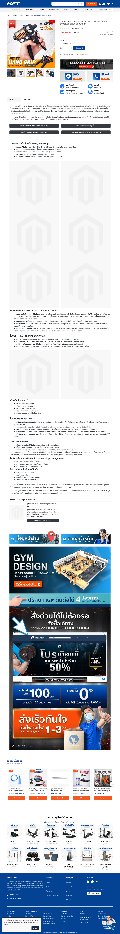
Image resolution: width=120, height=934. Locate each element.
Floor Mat (83, 913)
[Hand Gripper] (30, 73)
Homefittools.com (52, 932)
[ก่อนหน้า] (8, 43)
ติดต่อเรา (48, 887)
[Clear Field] (78, 4)
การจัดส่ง (69, 891)
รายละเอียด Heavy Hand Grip (34, 125)
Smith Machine (48, 921)
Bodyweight (10, 913)
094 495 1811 (14, 895)
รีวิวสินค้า (68, 900)
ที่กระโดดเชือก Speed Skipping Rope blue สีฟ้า (15, 789)
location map (95, 893)
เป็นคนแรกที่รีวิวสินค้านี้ (77, 28)
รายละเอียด (12, 100)
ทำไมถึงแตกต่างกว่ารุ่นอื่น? (86, 125)
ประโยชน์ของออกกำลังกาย (34, 132)
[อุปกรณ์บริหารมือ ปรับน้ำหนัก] (50, 73)
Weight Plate (47, 913)
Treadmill (64, 921)
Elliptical (63, 919)
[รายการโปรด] (108, 4)
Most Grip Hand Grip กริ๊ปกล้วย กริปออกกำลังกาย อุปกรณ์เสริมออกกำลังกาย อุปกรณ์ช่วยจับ (102, 790)
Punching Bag (84, 922)
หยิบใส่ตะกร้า (16, 798)
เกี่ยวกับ (48, 883)
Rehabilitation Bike (67, 916)
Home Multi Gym (48, 919)
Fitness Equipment (49, 924)
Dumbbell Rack (29, 916)
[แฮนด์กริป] (21, 73)
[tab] (14, 99)
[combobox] (67, 4)
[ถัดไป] (53, 43)
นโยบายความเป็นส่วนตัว (52, 895)
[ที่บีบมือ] (40, 73)
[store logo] (13, 3)
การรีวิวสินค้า (27, 100)
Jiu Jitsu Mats (84, 920)
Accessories (102, 913)
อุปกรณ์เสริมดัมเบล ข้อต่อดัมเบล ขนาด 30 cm (58, 789)
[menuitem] (16, 10)
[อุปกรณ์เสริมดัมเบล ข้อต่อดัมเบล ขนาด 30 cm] (60, 778)
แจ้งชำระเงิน (69, 895)
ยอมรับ (35, 928)
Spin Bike (64, 913)
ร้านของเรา (49, 891)
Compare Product (103, 3)
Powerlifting (47, 916)
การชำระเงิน (69, 887)
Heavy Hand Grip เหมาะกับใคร (86, 132)
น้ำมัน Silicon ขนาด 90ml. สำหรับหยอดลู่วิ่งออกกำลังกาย (81, 789)
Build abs (9, 916)
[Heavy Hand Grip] (11, 73)
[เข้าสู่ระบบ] (100, 4)
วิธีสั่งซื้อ (68, 883)
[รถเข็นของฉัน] (112, 4)
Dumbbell (28, 913)
